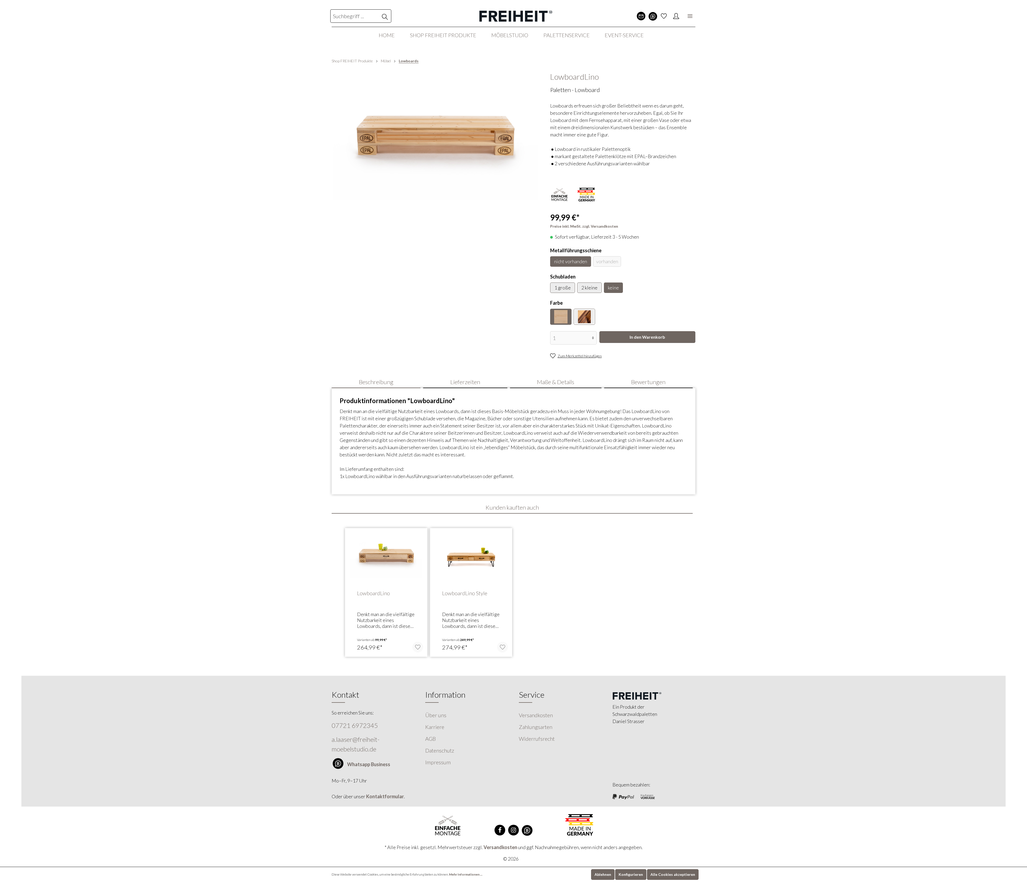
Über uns (435, 715)
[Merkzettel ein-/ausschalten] (417, 647)
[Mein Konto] (676, 16)
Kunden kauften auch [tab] (512, 507)
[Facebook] (500, 830)
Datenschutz (439, 750)
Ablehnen (603, 874)
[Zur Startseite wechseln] (513, 16)
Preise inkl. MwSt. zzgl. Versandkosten (584, 226)
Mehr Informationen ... (465, 874)
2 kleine (589, 288)
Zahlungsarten (535, 727)
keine (613, 288)
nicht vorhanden (570, 261)
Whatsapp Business (368, 764)
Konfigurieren (631, 874)
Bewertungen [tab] (648, 381)
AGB (430, 738)
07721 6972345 (355, 725)
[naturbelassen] (561, 317)
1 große (562, 288)
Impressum (438, 762)
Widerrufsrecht (537, 738)
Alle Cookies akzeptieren (672, 874)
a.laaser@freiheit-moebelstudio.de (356, 744)
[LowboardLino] (386, 559)
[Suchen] (385, 16)
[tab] (376, 381)
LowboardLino (373, 593)
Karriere (434, 727)
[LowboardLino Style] (471, 559)
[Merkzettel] (663, 16)
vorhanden (607, 261)
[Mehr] (690, 16)
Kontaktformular (385, 796)
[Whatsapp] (653, 16)
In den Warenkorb (647, 336)
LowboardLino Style (464, 593)
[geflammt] (584, 317)
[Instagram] (513, 830)
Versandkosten (536, 715)
